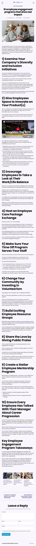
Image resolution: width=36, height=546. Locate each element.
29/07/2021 (19, 17)
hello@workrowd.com (7, 466)
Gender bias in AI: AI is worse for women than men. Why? (18, 482)
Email (19, 521)
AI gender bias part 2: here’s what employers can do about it (7, 482)
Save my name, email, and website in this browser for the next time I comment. (17, 531)
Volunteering (5, 292)
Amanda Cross (11, 17)
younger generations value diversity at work (17, 91)
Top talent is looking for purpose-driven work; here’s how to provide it (28, 482)
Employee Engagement (18, 6)
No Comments (27, 17)
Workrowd (15, 460)
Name (3, 521)
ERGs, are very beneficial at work (25, 321)
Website (3, 526)
